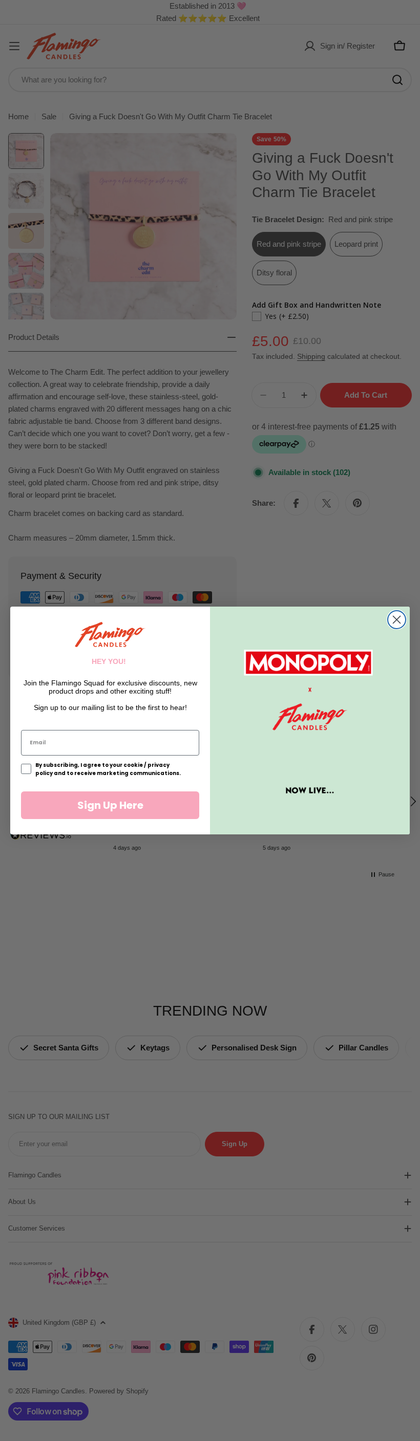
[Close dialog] (397, 620)
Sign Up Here (110, 805)
